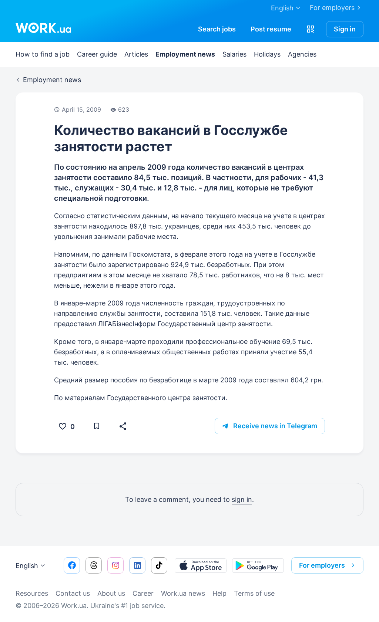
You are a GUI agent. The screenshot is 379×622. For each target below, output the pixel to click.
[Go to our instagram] (115, 565)
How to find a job (43, 54)
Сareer (143, 593)
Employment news (185, 54)
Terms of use (254, 593)
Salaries (234, 54)
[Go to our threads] (93, 565)
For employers (332, 7)
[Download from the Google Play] (258, 565)
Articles (136, 54)
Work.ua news (183, 593)
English (27, 565)
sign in (242, 499)
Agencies (302, 54)
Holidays (267, 54)
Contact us (73, 593)
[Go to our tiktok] (159, 565)
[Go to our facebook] (72, 565)
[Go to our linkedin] (137, 565)
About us (111, 593)
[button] (310, 29)
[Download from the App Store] (201, 565)
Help (219, 593)
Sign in (345, 29)
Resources (32, 593)
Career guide (97, 54)
